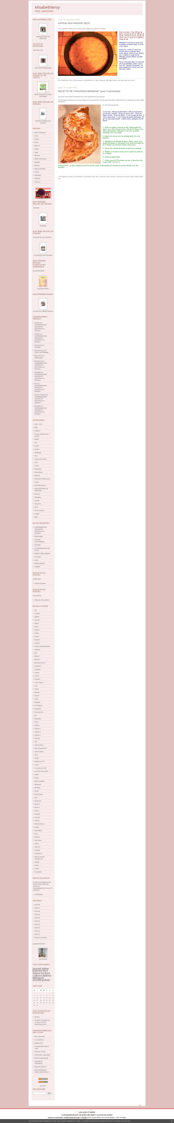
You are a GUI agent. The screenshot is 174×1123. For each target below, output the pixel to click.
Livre (36, 462)
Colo (36, 686)
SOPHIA (37, 178)
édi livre (37, 1017)
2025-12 (37, 931)
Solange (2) (38, 853)
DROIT (37, 439)
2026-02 (37, 924)
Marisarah (38, 784)
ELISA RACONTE (43, 289)
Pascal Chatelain (40, 169)
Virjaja (37, 865)
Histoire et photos (40, 583)
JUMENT (37, 567)
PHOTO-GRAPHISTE (41, 1058)
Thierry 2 (37, 182)
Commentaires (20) (88, 176)
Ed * (36, 715)
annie (36, 626)
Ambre (37, 623)
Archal (37, 633)
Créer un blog (83, 1112)
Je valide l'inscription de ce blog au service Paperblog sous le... (42, 1022)
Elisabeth (38, 372)
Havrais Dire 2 (39, 745)
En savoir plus (125, 1121)
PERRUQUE (39, 358)
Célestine (38, 669)
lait (122, 80)
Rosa (36, 834)
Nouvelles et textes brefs (42, 479)
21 (49, 1000)
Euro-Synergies (40, 1036)
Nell (36, 798)
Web (36, 517)
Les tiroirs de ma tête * (42, 771)
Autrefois (37, 650)
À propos (43, 1086)
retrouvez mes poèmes (42, 600)
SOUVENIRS (43, 959)
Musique (37, 475)
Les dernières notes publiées (87, 1114)
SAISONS (43, 226)
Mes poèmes (39, 472)
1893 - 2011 (38, 424)
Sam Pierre (38, 840)
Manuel (37, 165)
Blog (36, 427)
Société (37, 500)
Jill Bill (37, 758)
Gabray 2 (37, 728)
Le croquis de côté (40, 768)
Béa (36, 653)
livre (45, 970)
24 (37, 1002)
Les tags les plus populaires (105, 1114)
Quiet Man (38, 175)
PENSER (37, 347)
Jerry (36, 755)
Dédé (36, 699)
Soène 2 (37, 847)
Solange (37, 850)
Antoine (37, 630)
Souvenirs (38, 504)
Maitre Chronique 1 (41, 159)
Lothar (37, 774)
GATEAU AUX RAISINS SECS (74, 23)
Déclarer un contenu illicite (55, 1117)
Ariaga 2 (37, 640)
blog (124, 1117)
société (37, 980)
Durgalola (38, 709)
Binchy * (37, 656)
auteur (36, 973)
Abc (36, 610)
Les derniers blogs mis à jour (69, 1114)
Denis (36, 142)
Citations (37, 431)
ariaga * (37, 636)
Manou (37, 778)
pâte (107, 80)
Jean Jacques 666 (40, 748)
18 (41, 1000)
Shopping (38, 497)
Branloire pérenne (40, 1067)
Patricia (37, 820)
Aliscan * (37, 620)
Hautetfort (92, 1112)
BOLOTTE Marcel (40, 132)
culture (37, 975)
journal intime (41, 968)
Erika (36, 722)
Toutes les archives (41, 937)
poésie (37, 482)
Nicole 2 (37, 804)
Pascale (37, 817)
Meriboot (37, 788)
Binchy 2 (37, 659)
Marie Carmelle (40, 781)
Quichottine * (39, 830)
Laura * (37, 765)
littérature (38, 978)
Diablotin (37, 702)
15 (53, 997)
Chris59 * (38, 679)
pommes (112, 176)
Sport (36, 507)
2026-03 (37, 921)
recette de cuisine (104, 176)
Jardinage (38, 452)
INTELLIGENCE (40, 563)
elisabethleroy (47, 7)
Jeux (36, 456)
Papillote (37, 814)
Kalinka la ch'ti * (40, 761)
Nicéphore (38, 801)
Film (36, 442)
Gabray (37, 725)
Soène (37, 844)
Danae (37, 139)
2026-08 (37, 905)
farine (115, 80)
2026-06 (37, 911)
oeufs (119, 80)
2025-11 (37, 934)
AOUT (36, 560)
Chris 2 (37, 676)
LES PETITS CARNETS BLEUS (43, 311)
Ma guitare (38, 469)
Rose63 (37, 837)
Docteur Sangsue (40, 395)
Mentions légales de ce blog (72, 1117)
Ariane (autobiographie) (42, 646)
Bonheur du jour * (40, 663)
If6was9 (37, 155)
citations (46, 975)
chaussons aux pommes (123, 176)
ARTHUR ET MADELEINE (43, 68)
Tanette (37, 862)
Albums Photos (39, 944)
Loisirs (37, 466)
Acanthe (37, 323)
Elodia (37, 149)
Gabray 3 (37, 732)
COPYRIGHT (39, 894)
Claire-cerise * (39, 682)
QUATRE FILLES (40, 485)
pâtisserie (102, 80)
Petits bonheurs (40, 824)
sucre (133, 80)
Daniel (37, 689)
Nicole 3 (37, 807)
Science (37, 494)
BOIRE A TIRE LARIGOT (42, 553)
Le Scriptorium (39, 1040)
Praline (37, 827)
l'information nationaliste (42, 1055)
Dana (36, 136)
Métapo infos (39, 1043)
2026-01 (37, 928)
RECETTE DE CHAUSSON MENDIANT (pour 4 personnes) (89, 91)
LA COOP (38, 557)
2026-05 (37, 915)
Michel (37, 791)
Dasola (37, 696)
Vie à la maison (40, 510)
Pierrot (37, 172)
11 (41, 997)
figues (132, 176)
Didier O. (37, 146)
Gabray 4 (37, 735)
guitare (37, 446)
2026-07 (37, 908)
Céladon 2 (38, 666)
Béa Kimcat (38, 345)
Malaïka (37, 162)
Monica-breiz (39, 794)
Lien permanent (77, 80)
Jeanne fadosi (39, 751)
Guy (36, 742)
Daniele (37, 692)
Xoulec (37, 868)
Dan (36, 383)
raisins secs (127, 80)
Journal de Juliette (40, 459)
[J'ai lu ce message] (172, 1121)
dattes (137, 176)
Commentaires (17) (88, 80)
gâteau (111, 80)
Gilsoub (37, 738)
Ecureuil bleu (39, 712)
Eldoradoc (38, 719)
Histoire (37, 449)
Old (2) (37, 811)
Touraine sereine (40, 1051)
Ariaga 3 (37, 643)
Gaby (36, 152)
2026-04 (37, 918)
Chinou (37, 672)
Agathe (37, 617)
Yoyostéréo (38, 872)
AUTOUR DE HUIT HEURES (43, 255)
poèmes (37, 970)
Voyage (37, 514)
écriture (45, 973)
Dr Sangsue (38, 705)
